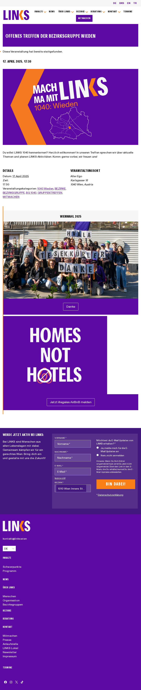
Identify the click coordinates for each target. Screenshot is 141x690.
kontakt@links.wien (15, 538)
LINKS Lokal (10, 648)
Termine (7, 667)
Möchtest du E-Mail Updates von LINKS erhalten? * (114, 442)
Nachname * (61, 452)
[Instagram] (11, 682)
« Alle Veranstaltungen (20, 28)
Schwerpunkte (12, 566)
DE (114, 3)
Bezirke (7, 610)
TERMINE (127, 11)
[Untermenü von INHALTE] (40, 11)
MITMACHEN (84, 18)
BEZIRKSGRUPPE (14, 192)
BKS (121, 3)
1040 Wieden (45, 188)
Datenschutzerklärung (110, 494)
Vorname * (61, 438)
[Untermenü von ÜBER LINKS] (66, 11)
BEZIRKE (60, 188)
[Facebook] (5, 682)
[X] (16, 682)
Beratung (8, 618)
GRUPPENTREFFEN (50, 192)
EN (128, 3)
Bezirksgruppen (13, 604)
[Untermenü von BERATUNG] (97, 11)
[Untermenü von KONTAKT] (113, 11)
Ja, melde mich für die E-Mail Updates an (114, 450)
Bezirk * (59, 482)
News (6, 579)
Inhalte (7, 557)
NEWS (52, 11)
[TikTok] (22, 682)
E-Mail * (59, 466)
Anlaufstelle (10, 643)
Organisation (11, 600)
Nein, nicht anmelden (112, 455)
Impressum (10, 656)
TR (135, 3)
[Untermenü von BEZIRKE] (82, 11)
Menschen (9, 596)
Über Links (9, 587)
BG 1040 (31, 192)
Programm (9, 570)
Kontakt (7, 627)
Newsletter (10, 652)
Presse (7, 639)
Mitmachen (10, 635)
